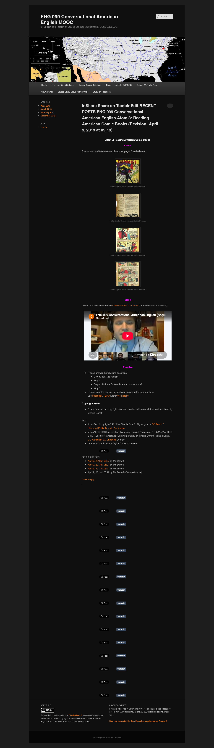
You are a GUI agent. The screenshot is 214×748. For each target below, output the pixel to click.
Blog (108, 84)
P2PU (107, 395)
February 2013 (47, 112)
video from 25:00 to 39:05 (125, 305)
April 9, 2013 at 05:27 (98, 460)
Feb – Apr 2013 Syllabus (63, 84)
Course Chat (47, 91)
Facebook (97, 395)
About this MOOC (123, 84)
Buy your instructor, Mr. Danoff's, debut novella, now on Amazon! (138, 721)
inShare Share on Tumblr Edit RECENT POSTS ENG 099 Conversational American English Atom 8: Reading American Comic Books (120, 118)
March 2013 (46, 109)
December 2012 (48, 115)
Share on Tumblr (121, 451)
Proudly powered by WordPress (107, 737)
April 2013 (45, 105)
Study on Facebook (102, 91)
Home (44, 84)
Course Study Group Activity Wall (73, 91)
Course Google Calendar (90, 84)
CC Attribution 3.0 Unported (102, 439)
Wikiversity (122, 395)
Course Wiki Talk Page (147, 84)
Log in (44, 127)
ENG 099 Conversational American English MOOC (79, 19)
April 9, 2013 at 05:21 (98, 464)
